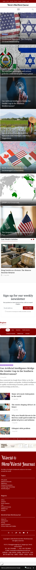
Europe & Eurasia (6, 507)
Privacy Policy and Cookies (8, 526)
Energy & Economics (7, 485)
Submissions (4, 521)
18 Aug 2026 (3, 377)
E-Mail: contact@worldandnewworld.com (17, 550)
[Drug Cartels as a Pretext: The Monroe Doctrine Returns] (17, 256)
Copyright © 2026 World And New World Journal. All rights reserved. (18, 540)
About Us (3, 519)
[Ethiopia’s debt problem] (5, 430)
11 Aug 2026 (5, 275)
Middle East (4, 508)
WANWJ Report (5, 488)
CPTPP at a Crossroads (10, 203)
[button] (18, 568)
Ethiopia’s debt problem (21, 428)
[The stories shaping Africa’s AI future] (5, 407)
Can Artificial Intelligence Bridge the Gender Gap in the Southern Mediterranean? (16, 103)
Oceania (3, 510)
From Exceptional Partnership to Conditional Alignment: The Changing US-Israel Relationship (17, 39)
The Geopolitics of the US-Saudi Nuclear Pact (17, 233)
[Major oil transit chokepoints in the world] (5, 396)
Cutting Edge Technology (6, 365)
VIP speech (4, 480)
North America (5, 503)
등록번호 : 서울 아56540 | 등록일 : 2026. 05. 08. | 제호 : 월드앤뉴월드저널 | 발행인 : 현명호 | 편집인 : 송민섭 (18, 553)
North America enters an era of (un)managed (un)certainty (14, 169)
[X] (12, 531)
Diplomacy (5, 34)
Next (34, 239)
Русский (11, 1)
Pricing (3, 522)
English (4, 1)
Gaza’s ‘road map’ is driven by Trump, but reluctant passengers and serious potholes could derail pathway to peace (17, 71)
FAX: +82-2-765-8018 (25, 548)
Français (24, 1)
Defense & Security (6, 265)
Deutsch (15, 1)
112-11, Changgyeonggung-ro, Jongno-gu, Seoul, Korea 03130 (18, 545)
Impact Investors (5, 524)
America (3, 501)
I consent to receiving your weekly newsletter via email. (18, 311)
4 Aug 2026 (14, 422)
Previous (31, 239)
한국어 (7, 1)
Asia (2, 505)
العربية (28, 1)
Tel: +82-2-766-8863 (10, 548)
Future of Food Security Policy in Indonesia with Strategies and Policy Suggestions (16, 135)
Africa (3, 500)
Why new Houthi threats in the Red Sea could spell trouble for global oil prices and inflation (24, 417)
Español (19, 1)
